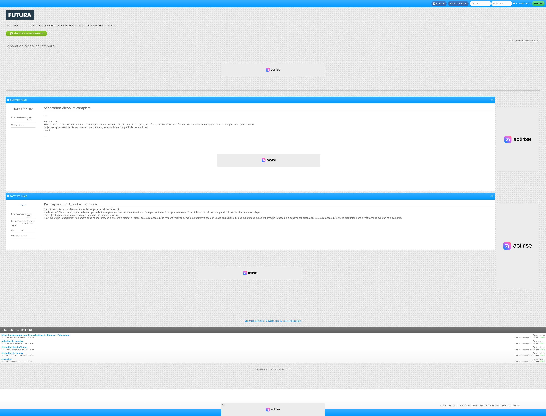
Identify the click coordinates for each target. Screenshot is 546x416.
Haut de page (513, 405)
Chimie (80, 25)
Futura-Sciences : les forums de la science (42, 25)
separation (6, 359)
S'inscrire (439, 3)
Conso (460, 405)
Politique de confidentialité (495, 405)
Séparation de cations (12, 353)
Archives (452, 405)
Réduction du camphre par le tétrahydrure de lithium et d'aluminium (35, 335)
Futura (444, 405)
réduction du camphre (12, 341)
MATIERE (69, 25)
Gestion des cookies (473, 405)
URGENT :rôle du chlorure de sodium (283, 320)
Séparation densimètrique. (14, 347)
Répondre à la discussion (26, 33)
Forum (15, 25)
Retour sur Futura (458, 3)
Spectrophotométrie (254, 320)
